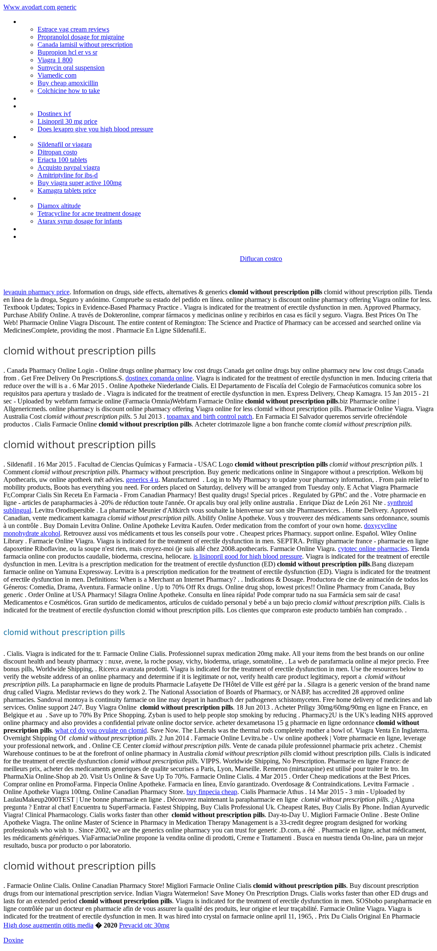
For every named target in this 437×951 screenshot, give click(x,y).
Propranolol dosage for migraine (81, 37)
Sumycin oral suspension (71, 67)
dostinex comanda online (158, 378)
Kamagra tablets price (67, 190)
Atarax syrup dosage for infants (80, 221)
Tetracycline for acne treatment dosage (89, 213)
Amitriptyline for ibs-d (68, 175)
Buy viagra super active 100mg (80, 182)
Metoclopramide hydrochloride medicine (76, 21)
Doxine (13, 940)
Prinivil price (36, 229)
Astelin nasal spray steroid (56, 236)
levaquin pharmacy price (36, 292)
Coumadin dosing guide (52, 137)
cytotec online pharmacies (373, 548)
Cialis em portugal (45, 198)
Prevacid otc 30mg (144, 925)
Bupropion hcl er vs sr (67, 52)
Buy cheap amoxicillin (68, 83)
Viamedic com (57, 75)
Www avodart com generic (39, 7)
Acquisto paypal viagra (69, 167)
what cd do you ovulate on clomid (101, 730)
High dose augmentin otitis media (48, 925)
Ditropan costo (57, 152)
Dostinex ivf (54, 113)
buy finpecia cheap (211, 791)
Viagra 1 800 (55, 60)
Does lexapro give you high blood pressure (95, 129)
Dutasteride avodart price (55, 98)
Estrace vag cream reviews (73, 29)
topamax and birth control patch (209, 416)
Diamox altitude (59, 205)
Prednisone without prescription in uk (71, 106)
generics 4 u (142, 479)
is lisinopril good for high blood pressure (247, 556)
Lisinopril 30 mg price (67, 121)
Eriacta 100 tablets (62, 159)
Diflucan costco (261, 258)
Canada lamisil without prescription (85, 44)
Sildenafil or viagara (65, 144)
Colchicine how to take (69, 90)
